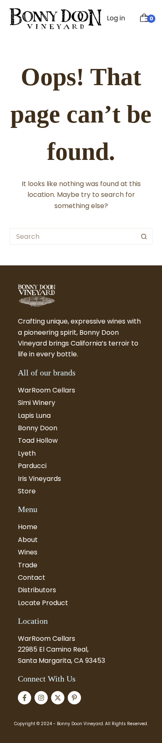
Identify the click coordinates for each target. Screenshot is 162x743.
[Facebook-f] (24, 697)
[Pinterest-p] (74, 697)
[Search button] (144, 236)
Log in (116, 18)
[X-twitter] (57, 697)
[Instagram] (41, 697)
